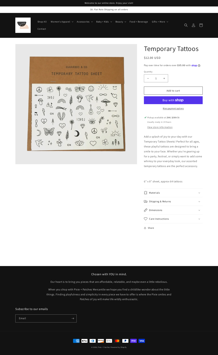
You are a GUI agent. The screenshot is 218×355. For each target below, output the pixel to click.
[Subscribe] (72, 318)
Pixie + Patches (104, 347)
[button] (62, 21)
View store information (160, 127)
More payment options (173, 108)
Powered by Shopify (119, 347)
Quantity (148, 71)
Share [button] (151, 227)
